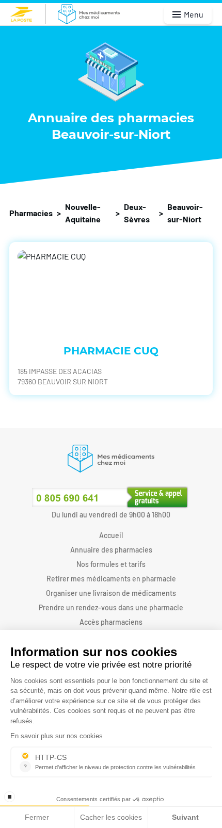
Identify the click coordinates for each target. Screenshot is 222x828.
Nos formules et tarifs (111, 564)
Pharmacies (31, 213)
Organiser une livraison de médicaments (111, 593)
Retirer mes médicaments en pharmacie (111, 578)
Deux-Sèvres (137, 213)
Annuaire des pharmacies (111, 549)
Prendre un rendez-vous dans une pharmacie (111, 607)
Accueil (111, 535)
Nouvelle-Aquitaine (83, 213)
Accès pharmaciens (111, 622)
